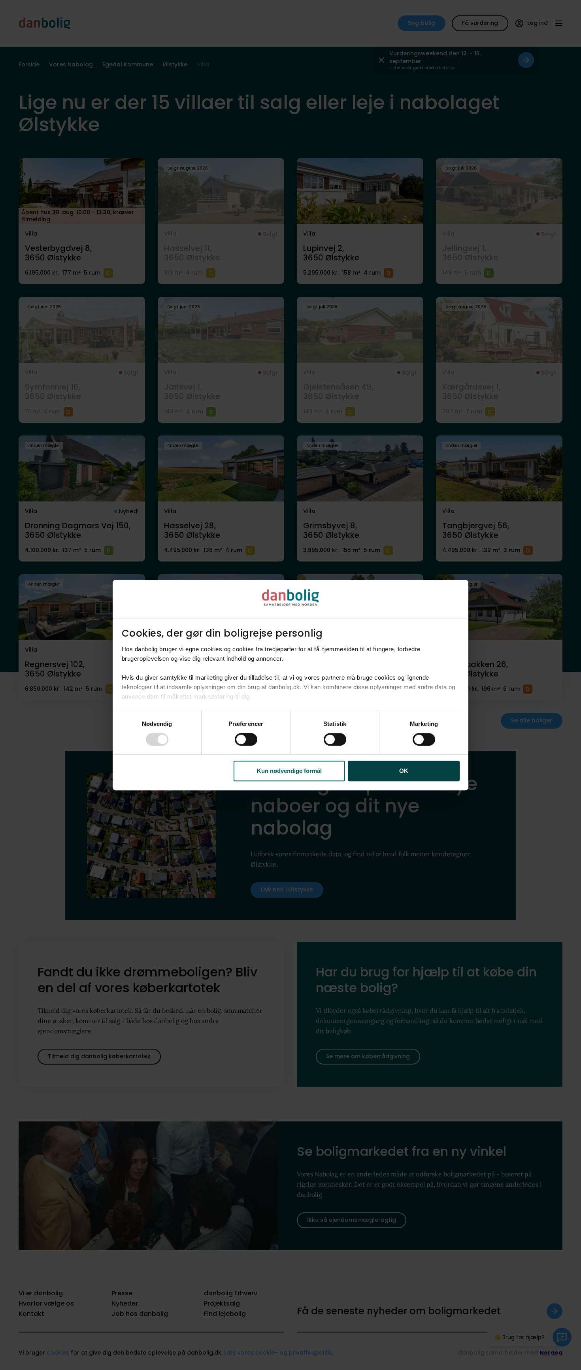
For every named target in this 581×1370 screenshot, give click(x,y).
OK (403, 771)
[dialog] (290, 685)
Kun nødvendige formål (289, 771)
